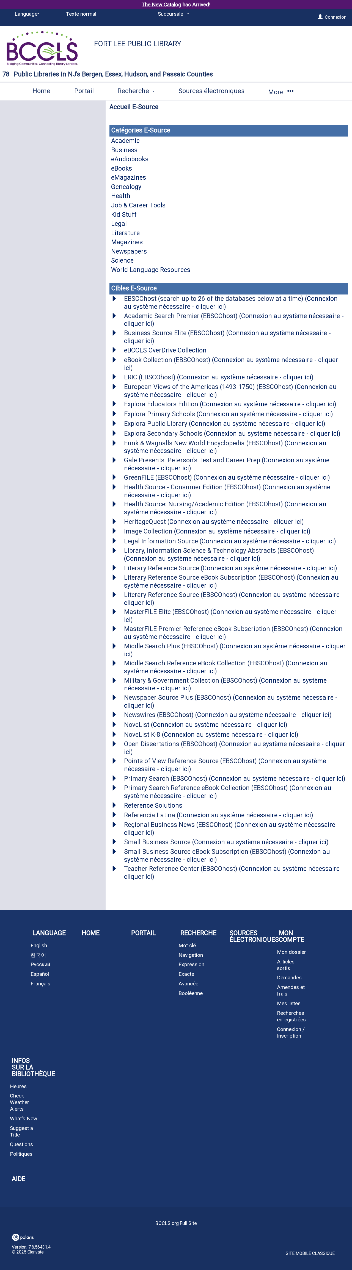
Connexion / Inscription (291, 1032)
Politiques (21, 1154)
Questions (21, 1144)
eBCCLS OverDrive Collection (165, 350)
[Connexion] (320, 17)
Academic (125, 140)
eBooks (121, 168)
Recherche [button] (134, 91)
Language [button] (49, 933)
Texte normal (81, 14)
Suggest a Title (21, 1131)
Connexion (335, 17)
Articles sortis (286, 964)
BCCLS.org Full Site (176, 1223)
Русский (40, 964)
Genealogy (126, 187)
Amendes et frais (291, 990)
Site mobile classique (310, 1253)
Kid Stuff (124, 214)
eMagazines (128, 177)
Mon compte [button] (291, 936)
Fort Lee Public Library (137, 44)
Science (122, 260)
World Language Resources (150, 270)
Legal (119, 223)
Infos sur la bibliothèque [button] (30, 1067)
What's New (23, 1118)
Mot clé (187, 945)
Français (40, 983)
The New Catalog (161, 4)
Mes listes (289, 1003)
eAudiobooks (129, 159)
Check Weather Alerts (19, 1102)
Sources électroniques (211, 91)
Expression (191, 964)
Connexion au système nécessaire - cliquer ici (245, 377)
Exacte (186, 974)
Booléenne (190, 993)
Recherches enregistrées (291, 1016)
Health (120, 196)
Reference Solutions (153, 805)
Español (40, 974)
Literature (125, 233)
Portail (84, 91)
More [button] (276, 92)
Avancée (188, 983)
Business (124, 150)
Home (41, 91)
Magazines (127, 242)
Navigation (190, 955)
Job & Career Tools (138, 205)
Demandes (289, 977)
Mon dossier (291, 952)
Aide (18, 1179)
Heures (18, 1086)
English (39, 945)
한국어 (38, 955)
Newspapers (129, 251)
